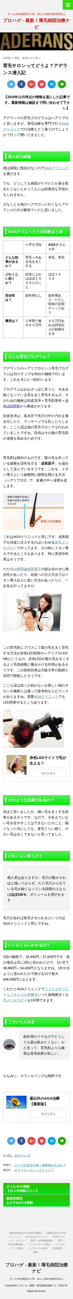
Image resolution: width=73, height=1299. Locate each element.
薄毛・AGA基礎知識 (41, 1240)
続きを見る (48, 773)
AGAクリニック (56, 168)
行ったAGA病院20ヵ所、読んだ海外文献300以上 (36, 1278)
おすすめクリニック (36, 1236)
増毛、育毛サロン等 (18, 1155)
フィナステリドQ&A (39, 1244)
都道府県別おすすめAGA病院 (19, 1200)
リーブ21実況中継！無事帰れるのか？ (40, 1165)
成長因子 (34, 569)
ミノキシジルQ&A (38, 1248)
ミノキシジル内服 (20, 995)
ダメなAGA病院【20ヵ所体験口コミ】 (22, 1188)
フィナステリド (57, 989)
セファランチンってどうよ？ (34, 1170)
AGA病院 (17, 569)
